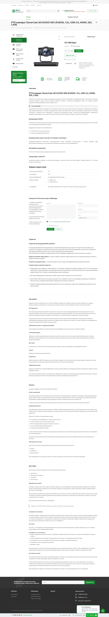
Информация (34, 591)
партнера (53, 550)
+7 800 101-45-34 (68, 10)
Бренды (53, 591)
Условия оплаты (35, 594)
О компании (14, 594)
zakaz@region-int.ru (68, 11)
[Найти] (58, 10)
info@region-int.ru (82, 597)
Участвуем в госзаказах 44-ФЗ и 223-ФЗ (67, 79)
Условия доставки (36, 596)
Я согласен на (59, 221)
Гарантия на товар (36, 598)
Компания (14, 591)
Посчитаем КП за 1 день (49, 79)
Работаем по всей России (84, 79)
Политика (13, 596)
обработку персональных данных (62, 221)
